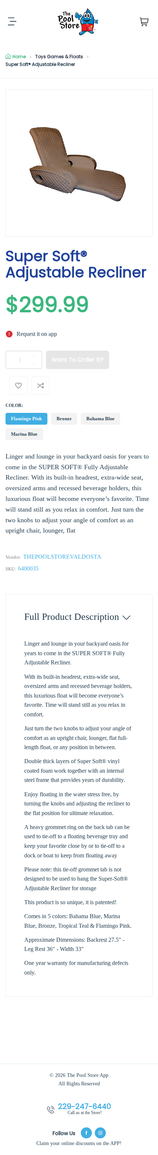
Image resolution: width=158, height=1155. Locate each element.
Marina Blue (24, 434)
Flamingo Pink (26, 418)
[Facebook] (86, 1132)
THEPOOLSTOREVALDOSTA (62, 557)
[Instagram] (100, 1132)
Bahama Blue (100, 418)
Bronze (64, 418)
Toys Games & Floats (59, 56)
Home (19, 56)
